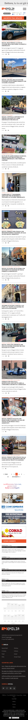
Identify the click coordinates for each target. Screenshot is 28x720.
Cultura (16, 651)
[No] (26, 714)
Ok (10, 717)
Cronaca (4, 41)
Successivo (15, 476)
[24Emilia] (11, 9)
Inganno (4, 581)
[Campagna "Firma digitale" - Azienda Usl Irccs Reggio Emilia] (14, 14)
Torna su (13, 623)
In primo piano (10, 41)
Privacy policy (16, 717)
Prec (6, 474)
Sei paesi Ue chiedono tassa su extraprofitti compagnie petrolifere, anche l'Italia (13, 672)
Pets (3, 657)
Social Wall (5, 648)
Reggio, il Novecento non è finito (10, 547)
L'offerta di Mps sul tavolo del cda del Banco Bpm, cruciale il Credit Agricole (13, 677)
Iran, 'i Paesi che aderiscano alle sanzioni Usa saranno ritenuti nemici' (14, 667)
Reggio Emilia (17, 41)
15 (8, 476)
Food (3, 654)
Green (15, 654)
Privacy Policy (19, 695)
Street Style (17, 657)
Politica (16, 648)
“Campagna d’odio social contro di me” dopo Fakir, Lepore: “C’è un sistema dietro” (14, 570)
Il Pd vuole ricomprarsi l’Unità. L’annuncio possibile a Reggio (14, 592)
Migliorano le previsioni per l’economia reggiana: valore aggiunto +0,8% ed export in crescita (14, 558)
